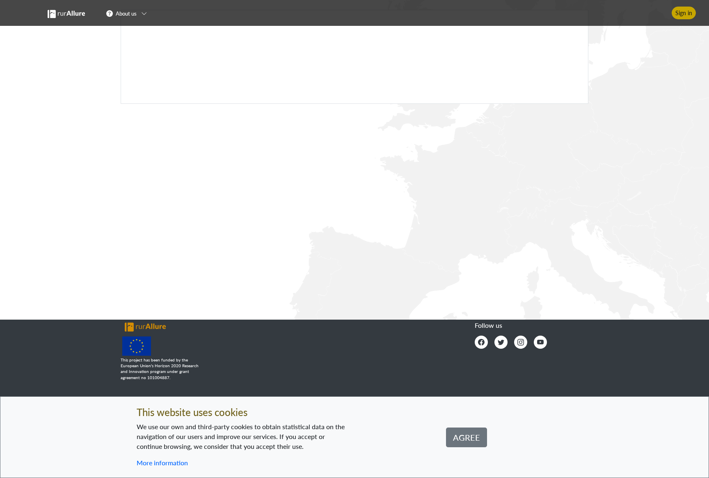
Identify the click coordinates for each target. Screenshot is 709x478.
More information (162, 463)
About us (126, 13)
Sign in (683, 12)
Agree (466, 437)
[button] (129, 13)
